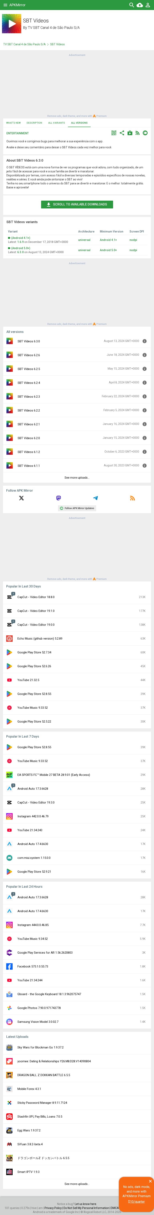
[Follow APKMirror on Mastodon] (58, 499)
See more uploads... (77, 477)
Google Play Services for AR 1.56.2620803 (45, 952)
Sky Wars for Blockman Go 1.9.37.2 (40, 1047)
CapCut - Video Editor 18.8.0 (36, 597)
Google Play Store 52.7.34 (34, 652)
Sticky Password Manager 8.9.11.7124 (42, 1103)
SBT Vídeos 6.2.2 (29, 410)
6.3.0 (20, 252)
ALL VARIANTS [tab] (56, 122)
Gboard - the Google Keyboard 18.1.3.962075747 (49, 994)
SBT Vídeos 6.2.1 (29, 424)
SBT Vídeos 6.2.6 (29, 355)
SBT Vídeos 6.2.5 (29, 369)
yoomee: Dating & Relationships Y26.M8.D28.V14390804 (54, 1061)
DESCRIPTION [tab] (34, 122)
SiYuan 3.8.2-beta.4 (30, 1144)
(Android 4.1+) (20, 238)
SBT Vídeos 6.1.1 (29, 466)
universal (84, 240)
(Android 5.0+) (20, 248)
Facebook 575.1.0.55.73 (32, 966)
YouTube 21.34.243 (29, 830)
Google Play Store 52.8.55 (34, 694)
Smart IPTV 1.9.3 (28, 1172)
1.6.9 (20, 242)
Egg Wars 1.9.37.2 (29, 1130)
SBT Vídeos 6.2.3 (29, 396)
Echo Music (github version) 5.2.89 (39, 638)
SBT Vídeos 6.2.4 (29, 383)
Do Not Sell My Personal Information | (87, 1208)
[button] (113, 133)
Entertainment (17, 133)
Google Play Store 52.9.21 (34, 871)
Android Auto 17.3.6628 (32, 788)
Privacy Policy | (54, 1208)
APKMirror (17, 5)
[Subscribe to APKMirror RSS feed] (132, 499)
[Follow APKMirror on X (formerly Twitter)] (21, 499)
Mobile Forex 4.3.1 (29, 1089)
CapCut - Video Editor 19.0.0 (36, 625)
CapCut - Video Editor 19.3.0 (36, 802)
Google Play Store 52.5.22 (34, 721)
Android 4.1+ (108, 240)
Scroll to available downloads (80, 204)
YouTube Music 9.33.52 (32, 708)
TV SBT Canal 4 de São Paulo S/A (54, 27)
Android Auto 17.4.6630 (32, 844)
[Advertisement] (77, 85)
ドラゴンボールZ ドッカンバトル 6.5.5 (43, 1158)
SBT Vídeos (57, 44)
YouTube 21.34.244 (29, 980)
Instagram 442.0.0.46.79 (33, 816)
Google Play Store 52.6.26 (34, 666)
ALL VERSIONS (79, 122)
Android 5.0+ (108, 250)
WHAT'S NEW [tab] (13, 122)
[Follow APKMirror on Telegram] (95, 499)
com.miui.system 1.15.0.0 (34, 858)
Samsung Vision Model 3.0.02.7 (37, 1022)
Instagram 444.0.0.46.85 (33, 925)
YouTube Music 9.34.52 (32, 939)
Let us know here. (86, 1204)
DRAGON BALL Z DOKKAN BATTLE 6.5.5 (43, 1075)
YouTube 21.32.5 (28, 680)
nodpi (133, 240)
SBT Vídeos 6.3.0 (29, 341)
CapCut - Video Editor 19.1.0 (36, 611)
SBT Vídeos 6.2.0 (29, 438)
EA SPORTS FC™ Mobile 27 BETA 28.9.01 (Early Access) (53, 775)
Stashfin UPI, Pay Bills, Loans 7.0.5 (39, 1116)
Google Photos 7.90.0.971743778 (39, 1008)
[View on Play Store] (130, 133)
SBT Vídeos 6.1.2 (29, 452)
